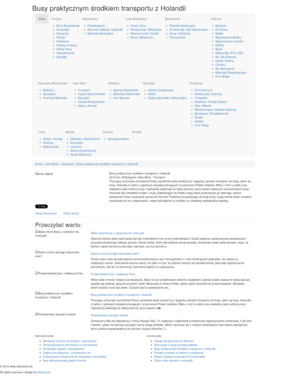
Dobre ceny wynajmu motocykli (173, 360)
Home (39, 164)
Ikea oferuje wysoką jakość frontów (64, 360)
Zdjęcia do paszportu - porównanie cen (67, 353)
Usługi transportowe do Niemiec (174, 341)
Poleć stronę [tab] (71, 213)
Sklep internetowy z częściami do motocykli (117, 233)
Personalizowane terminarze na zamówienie (70, 345)
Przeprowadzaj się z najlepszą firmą (113, 274)
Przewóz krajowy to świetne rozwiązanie (179, 353)
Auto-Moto (52, 164)
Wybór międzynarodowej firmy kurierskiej (179, 356)
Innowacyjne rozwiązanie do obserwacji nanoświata (74, 356)
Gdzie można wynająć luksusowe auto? (115, 253)
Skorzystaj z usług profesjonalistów (175, 345)
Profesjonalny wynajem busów (109, 315)
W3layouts (44, 372)
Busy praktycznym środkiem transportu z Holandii (107, 164)
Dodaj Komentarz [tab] (46, 213)
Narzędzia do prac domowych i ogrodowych (70, 341)
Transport (68, 164)
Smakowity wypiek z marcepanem (64, 349)
